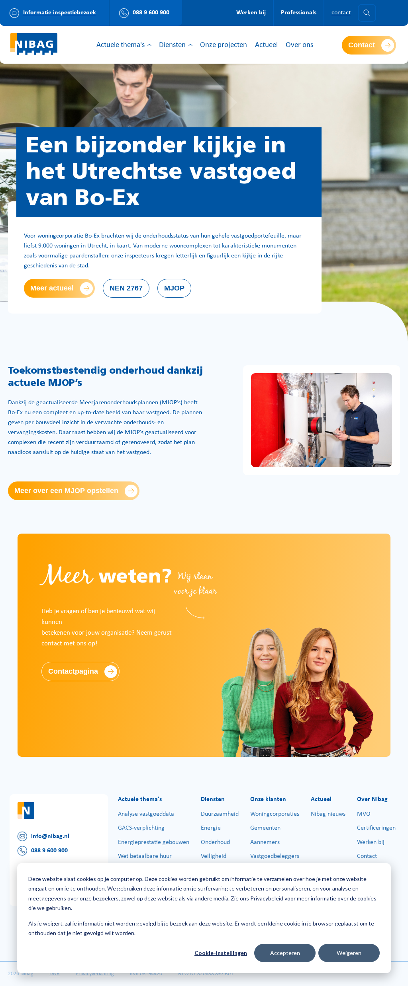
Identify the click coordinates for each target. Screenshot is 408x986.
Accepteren (285, 952)
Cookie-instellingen (220, 952)
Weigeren (349, 952)
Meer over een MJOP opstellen (66, 491)
